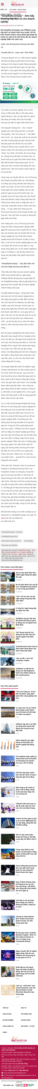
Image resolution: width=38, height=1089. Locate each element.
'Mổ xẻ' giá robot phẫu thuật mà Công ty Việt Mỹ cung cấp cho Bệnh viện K (26, 837)
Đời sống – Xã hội (27, 1026)
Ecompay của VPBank (9, 545)
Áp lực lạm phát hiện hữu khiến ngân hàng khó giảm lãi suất (26, 575)
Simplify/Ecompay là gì (9, 536)
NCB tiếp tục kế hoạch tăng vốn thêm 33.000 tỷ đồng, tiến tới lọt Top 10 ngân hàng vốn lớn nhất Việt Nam (25, 971)
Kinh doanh (7, 1014)
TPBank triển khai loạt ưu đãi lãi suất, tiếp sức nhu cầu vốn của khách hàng (26, 806)
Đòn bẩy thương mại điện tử (11, 541)
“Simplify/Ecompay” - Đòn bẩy (12, 532)
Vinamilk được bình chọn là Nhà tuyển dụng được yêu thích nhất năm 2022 (26, 649)
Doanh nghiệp (8, 1020)
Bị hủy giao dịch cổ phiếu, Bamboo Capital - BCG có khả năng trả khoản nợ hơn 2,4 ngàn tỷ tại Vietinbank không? (26, 937)
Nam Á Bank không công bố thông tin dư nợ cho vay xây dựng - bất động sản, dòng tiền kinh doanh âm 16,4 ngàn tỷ (26, 886)
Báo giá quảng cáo (7, 1077)
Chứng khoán (6, 14)
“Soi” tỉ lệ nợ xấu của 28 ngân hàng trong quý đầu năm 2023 (26, 599)
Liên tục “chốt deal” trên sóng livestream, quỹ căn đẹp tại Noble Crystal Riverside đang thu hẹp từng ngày (25, 990)
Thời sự (5, 1008)
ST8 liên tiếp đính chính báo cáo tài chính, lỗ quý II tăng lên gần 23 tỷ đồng (26, 775)
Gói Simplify (29, 541)
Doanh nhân (26, 1020)
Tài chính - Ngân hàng (17, 9)
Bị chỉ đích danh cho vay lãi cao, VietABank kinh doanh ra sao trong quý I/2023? (26, 587)
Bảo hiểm (17, 14)
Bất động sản (26, 1014)
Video (5, 1032)
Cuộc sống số (8, 1026)
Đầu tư (4, 10)
